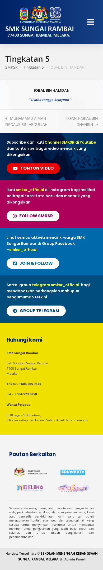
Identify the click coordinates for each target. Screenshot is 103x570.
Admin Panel (74, 559)
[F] (62, 559)
